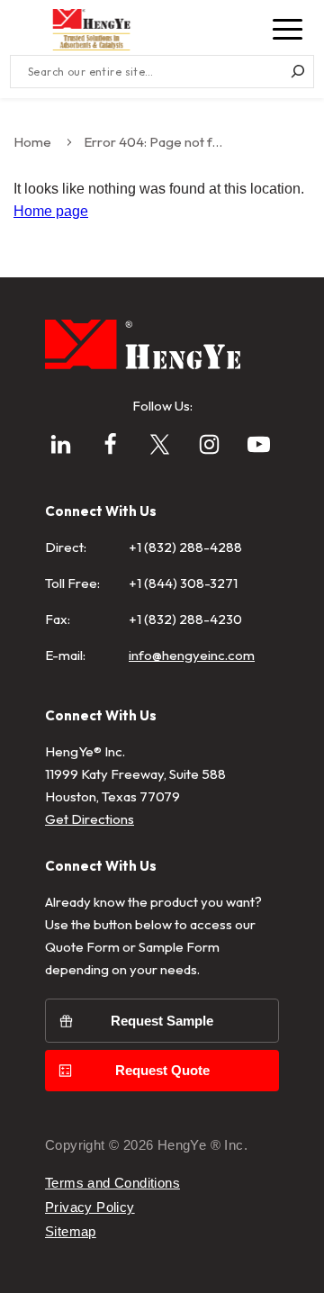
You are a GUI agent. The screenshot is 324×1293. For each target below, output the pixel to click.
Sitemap (70, 1231)
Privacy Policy (90, 1207)
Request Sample (162, 1020)
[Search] (297, 71)
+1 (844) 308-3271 (183, 583)
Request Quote (162, 1070)
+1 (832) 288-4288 (185, 547)
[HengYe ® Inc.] (91, 29)
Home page (51, 211)
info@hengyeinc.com (192, 655)
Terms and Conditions (112, 1182)
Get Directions (89, 818)
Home (32, 141)
